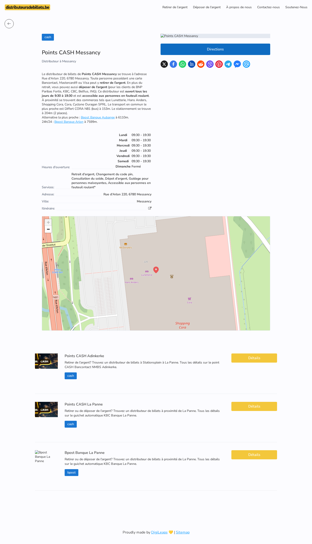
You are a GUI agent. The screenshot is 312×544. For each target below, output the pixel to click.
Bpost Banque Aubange (98, 117)
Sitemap (183, 532)
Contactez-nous (268, 7)
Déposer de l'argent (207, 7)
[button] (156, 270)
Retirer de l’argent (175, 7)
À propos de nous (239, 7)
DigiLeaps (159, 532)
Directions (215, 49)
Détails (254, 358)
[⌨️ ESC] (9, 23)
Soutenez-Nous (296, 7)
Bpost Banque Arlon (68, 122)
